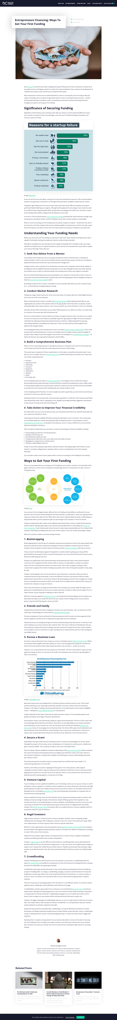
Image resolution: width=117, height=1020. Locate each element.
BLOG (88, 3)
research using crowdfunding (74, 330)
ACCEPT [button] (80, 1017)
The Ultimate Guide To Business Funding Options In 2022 (27, 993)
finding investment (50, 596)
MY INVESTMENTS (70, 3)
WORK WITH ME (81, 3)
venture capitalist (54, 381)
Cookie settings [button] (69, 1017)
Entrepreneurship (78, 19)
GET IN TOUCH (108, 3)
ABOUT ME (61, 3)
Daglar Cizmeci (61, 946)
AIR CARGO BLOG (97, 3)
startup (30, 87)
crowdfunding (34, 863)
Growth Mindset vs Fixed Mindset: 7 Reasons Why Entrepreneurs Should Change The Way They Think (58, 994)
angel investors (35, 842)
